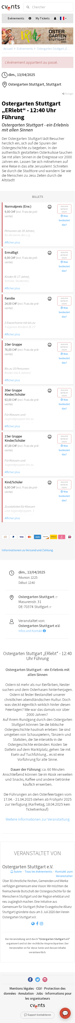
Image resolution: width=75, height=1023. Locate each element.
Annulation (26, 993)
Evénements (25, 48)
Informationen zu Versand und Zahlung (27, 550)
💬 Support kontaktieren (37, 1015)
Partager (68, 93)
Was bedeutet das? (64, 220)
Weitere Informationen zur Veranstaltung (38, 819)
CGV (39, 988)
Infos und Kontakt (30, 631)
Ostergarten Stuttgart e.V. (27, 867)
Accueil (8, 48)
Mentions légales (21, 988)
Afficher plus (12, 242)
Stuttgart (41, 606)
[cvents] (11, 7)
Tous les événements (38, 871)
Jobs (39, 993)
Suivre (17, 871)
